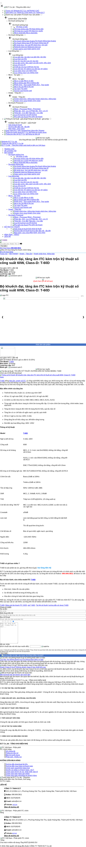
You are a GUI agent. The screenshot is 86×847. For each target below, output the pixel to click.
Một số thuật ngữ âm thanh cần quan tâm (15, 675)
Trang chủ (3, 254)
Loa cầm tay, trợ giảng (39, 69)
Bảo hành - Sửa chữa (16, 129)
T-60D (11, 362)
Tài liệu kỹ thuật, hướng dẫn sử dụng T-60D (52, 605)
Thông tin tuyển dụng (38, 132)
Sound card (27, 91)
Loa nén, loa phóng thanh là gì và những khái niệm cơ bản (21, 659)
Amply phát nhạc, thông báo (45, 99)
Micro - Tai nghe (14, 75)
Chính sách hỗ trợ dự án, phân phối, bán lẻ (22, 772)
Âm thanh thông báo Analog (45, 41)
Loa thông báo (13, 51)
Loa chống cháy (32, 73)
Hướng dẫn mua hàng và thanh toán (19, 766)
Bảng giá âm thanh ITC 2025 (16, 605)
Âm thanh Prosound (15, 103)
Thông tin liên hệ (33, 134)
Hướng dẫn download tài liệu (17, 764)
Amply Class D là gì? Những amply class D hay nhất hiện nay (23, 667)
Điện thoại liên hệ (6, 613)
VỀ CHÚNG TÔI (10, 151)
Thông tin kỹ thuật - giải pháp (38, 119)
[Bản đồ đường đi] (11, 807)
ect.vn (14, 804)
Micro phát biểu (31, 33)
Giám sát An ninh (33, 49)
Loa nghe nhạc (31, 71)
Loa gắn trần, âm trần (38, 57)
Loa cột (22, 65)
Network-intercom (34, 47)
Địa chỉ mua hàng (6, 252)
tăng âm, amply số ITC (17, 381)
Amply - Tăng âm (14, 93)
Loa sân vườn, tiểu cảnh (42, 63)
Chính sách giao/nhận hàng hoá (18, 768)
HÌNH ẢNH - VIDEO (11, 234)
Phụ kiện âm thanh (35, 117)
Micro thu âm (29, 87)
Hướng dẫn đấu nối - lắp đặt (18, 127)
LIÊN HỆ (7, 236)
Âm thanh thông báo (15, 35)
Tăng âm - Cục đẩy (36, 113)
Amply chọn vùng (33, 101)
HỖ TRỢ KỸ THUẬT (12, 227)
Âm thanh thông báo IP (40, 43)
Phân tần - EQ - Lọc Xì (39, 111)
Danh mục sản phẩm (32, 15)
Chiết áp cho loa (33, 67)
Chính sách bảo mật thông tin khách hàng (21, 775)
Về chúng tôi (10, 751)
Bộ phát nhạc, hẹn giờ (39, 45)
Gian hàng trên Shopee (35, 130)
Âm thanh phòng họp (16, 21)
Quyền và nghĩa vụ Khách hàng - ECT (20, 770)
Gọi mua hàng (10, 248)
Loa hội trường (31, 115)
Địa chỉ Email (5, 617)
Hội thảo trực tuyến (36, 31)
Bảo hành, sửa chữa (37, 233)
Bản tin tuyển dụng (13, 755)
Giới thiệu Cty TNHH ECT (35, 12)
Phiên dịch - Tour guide (40, 85)
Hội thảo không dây (36, 29)
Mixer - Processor (34, 109)
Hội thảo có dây (22, 27)
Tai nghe (24, 89)
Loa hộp (24, 59)
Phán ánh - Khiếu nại (14, 757)
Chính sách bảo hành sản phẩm (18, 773)
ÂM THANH (8, 153)
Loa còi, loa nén (32, 61)
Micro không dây (33, 83)
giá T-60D (31, 605)
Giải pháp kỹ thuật (15, 125)
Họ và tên (3, 609)
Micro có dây (28, 81)
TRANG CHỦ (34, 11)
